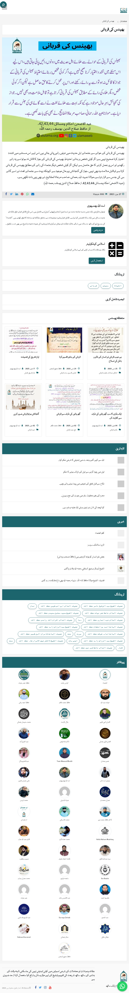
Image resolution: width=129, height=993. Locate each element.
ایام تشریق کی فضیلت (30, 357)
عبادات (110, 373)
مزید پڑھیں (98, 230)
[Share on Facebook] (6, 195)
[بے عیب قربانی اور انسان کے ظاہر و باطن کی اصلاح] (105, 340)
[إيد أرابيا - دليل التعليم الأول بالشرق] (123, 976)
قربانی (93, 285)
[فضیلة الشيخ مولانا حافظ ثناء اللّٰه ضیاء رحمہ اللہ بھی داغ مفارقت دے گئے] (121, 581)
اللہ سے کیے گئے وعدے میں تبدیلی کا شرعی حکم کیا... (81, 460)
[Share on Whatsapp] (27, 195)
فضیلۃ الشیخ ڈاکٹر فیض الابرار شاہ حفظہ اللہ (40, 641)
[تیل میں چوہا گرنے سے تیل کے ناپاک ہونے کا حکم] (114, 472)
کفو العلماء (99, 533)
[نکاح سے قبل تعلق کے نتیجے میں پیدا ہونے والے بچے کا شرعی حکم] (114, 484)
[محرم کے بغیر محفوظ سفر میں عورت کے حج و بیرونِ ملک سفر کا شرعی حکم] (114, 495)
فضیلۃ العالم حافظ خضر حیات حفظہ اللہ (103, 613)
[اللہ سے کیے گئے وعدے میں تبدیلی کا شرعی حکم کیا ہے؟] (114, 460)
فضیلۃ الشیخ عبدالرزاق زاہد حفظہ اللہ (57, 627)
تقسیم (70, 373)
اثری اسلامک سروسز (96, 545)
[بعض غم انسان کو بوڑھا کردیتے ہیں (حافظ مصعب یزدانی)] (121, 557)
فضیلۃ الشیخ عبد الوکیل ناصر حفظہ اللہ (103, 606)
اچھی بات (73, 641)
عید (72, 430)
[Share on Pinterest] (22, 195)
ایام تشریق (32, 373)
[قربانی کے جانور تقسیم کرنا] (64, 340)
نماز (32, 606)
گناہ (120, 648)
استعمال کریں (97, 261)
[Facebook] (35, 988)
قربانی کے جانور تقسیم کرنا (69, 357)
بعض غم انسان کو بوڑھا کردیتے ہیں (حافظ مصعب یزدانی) (80, 557)
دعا (79, 620)
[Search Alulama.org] (3, 4)
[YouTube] (50, 988)
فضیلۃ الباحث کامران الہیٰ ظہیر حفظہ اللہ (41, 634)
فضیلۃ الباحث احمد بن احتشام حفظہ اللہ (103, 627)
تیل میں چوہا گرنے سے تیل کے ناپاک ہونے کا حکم (83, 472)
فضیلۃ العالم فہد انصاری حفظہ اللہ (105, 620)
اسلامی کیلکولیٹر (95, 244)
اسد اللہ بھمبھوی (96, 206)
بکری (115, 430)
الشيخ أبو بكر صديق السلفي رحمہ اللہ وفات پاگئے (84, 569)
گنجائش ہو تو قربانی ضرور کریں (26, 414)
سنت (66, 373)
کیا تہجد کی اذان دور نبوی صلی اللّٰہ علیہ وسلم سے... (83, 507)
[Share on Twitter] (11, 195)
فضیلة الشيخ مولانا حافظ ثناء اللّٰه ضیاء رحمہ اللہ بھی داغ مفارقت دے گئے (72, 580)
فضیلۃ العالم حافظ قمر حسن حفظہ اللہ (93, 648)
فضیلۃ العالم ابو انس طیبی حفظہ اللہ (58, 606)
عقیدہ (105, 373)
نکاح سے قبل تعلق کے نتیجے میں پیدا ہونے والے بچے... (81, 484)
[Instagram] (45, 988)
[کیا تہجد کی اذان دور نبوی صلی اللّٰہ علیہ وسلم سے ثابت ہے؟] (114, 507)
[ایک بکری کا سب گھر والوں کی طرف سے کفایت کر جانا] (105, 397)
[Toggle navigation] (4, 8)
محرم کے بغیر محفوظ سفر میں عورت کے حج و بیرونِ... (82, 496)
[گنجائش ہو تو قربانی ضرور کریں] (23, 397)
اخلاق (115, 373)
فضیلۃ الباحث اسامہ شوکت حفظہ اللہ (105, 634)
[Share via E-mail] (32, 195)
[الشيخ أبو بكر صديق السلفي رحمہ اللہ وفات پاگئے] (121, 569)
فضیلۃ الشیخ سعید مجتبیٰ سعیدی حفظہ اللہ (58, 613)
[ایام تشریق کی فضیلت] (23, 340)
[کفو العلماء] (121, 533)
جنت (69, 634)
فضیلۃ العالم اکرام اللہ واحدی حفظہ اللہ (51, 620)
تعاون (74, 373)
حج (75, 430)
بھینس (106, 285)
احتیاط (117, 285)
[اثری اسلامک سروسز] (121, 545)
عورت (79, 634)
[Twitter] (40, 988)
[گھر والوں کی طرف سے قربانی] (64, 397)
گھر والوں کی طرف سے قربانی (68, 414)
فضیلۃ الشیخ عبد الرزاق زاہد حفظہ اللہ (103, 641)
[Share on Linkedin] (16, 195)
